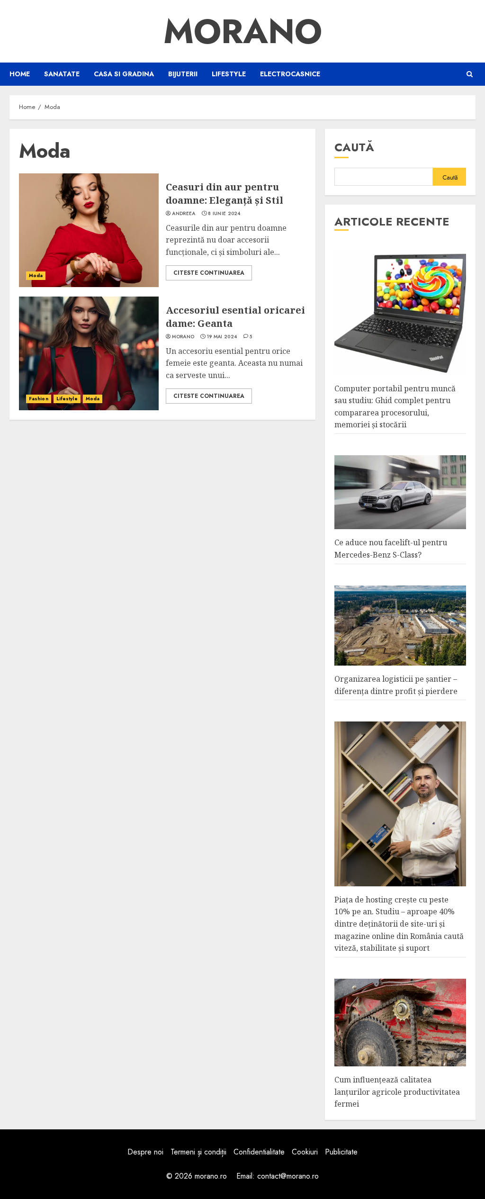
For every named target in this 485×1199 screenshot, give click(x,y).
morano (183, 337)
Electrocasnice (290, 74)
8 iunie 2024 (224, 213)
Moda (36, 275)
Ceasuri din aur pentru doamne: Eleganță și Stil (224, 193)
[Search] (470, 74)
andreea (183, 213)
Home (19, 74)
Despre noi (145, 1151)
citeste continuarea (208, 273)
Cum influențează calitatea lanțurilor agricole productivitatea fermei (397, 1091)
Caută (354, 147)
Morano (242, 31)
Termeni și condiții (198, 1151)
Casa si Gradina (124, 74)
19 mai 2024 (222, 337)
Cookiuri (305, 1151)
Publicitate (341, 1151)
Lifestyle (229, 74)
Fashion (38, 398)
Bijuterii (183, 74)
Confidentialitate (259, 1151)
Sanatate (62, 74)
